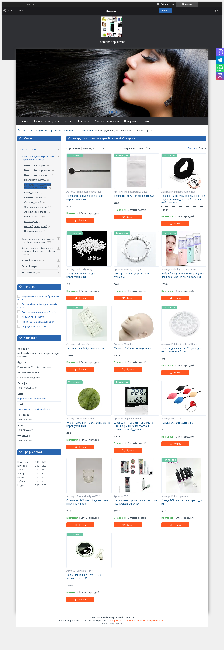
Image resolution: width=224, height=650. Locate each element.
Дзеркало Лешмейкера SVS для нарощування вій (84, 197)
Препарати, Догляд (35, 179)
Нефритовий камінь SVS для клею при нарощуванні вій (88, 424)
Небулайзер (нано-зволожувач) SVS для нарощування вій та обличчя (182, 275)
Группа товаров (28, 149)
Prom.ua (129, 617)
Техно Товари (29, 266)
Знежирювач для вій (35, 206)
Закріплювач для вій (35, 211)
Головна (23, 121)
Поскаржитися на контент (121, 620)
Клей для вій (31, 192)
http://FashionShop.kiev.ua (32, 398)
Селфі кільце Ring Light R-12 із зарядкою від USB (84, 576)
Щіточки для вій (33, 231)
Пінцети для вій (32, 216)
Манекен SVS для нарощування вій (134, 348)
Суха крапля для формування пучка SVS (131, 275)
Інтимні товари (30, 260)
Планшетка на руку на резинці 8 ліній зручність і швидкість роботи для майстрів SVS (183, 199)
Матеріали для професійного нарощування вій (71, 130)
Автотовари (28, 272)
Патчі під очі (31, 221)
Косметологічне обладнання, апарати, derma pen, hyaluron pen (38, 251)
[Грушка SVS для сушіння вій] (183, 398)
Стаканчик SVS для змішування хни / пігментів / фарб (87, 502)
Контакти (83, 121)
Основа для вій (32, 202)
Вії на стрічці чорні (34, 165)
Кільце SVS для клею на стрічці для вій (181, 502)
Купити (82, 220)
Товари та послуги (45, 121)
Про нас (68, 121)
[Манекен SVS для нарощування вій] (136, 323)
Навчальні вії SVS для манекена (85, 348)
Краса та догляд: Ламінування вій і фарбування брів (38, 240)
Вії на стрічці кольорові (37, 175)
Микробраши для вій (35, 226)
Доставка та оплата (107, 121)
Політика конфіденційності (151, 620)
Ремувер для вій (33, 197)
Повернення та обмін (137, 121)
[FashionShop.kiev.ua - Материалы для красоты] (112, 26)
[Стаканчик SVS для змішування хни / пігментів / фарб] (89, 475)
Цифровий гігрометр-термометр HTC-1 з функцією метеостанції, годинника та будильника (133, 426)
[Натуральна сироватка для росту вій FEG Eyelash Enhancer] (136, 475)
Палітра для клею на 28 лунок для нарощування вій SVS (181, 350)
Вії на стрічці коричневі (37, 170)
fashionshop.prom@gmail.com (34, 409)
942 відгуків (167, 4)
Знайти (165, 10)
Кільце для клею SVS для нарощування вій (81, 275)
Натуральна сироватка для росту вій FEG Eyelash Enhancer (136, 502)
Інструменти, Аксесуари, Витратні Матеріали (37, 186)
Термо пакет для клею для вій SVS (134, 195)
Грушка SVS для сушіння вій (177, 422)
